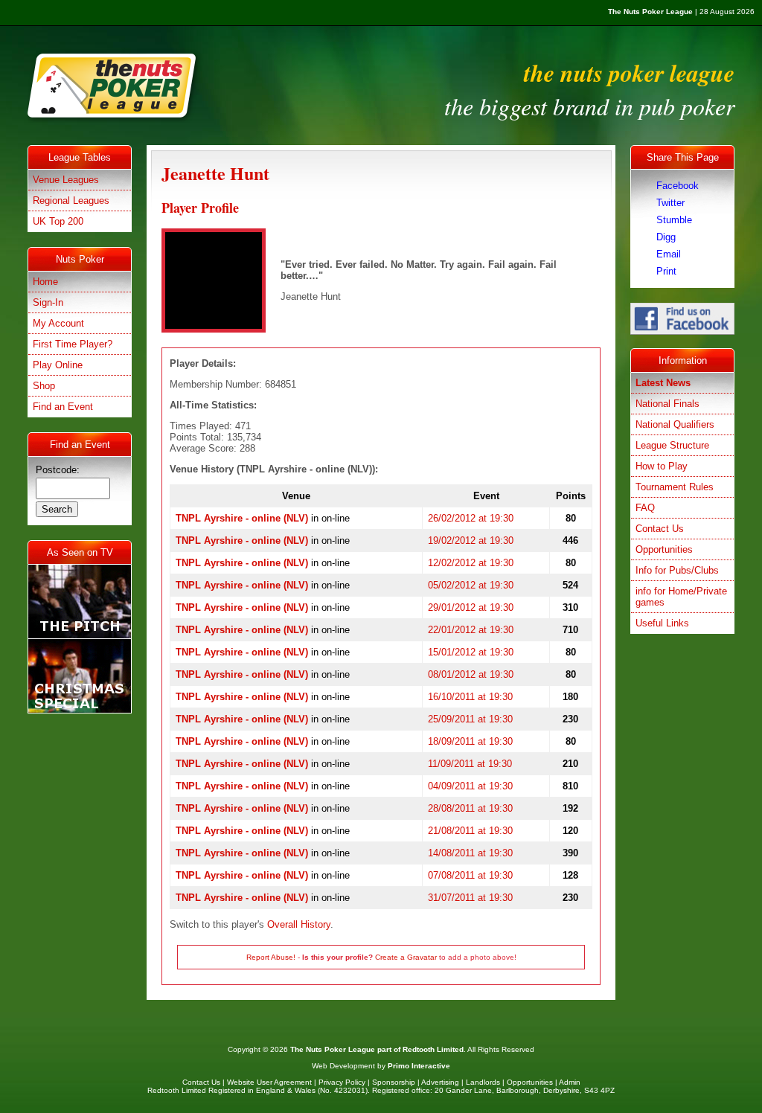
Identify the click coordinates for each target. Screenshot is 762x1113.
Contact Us (659, 528)
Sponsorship (393, 1082)
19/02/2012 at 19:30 (470, 540)
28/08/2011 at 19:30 (470, 808)
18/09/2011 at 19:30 (470, 741)
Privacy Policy (341, 1082)
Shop (44, 385)
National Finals (667, 403)
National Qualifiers (674, 424)
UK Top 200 (58, 221)
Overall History (298, 924)
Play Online (58, 365)
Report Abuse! (270, 957)
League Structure (672, 445)
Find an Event (63, 406)
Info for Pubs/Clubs (677, 570)
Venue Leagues (66, 179)
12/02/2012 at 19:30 (470, 562)
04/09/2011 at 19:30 (470, 786)
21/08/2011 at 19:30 (470, 830)
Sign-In (48, 302)
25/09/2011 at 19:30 (470, 719)
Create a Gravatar (406, 957)
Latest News (663, 382)
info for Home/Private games (681, 597)
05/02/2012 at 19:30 (470, 585)
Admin (569, 1082)
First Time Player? (72, 344)
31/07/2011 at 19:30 (470, 897)
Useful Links (662, 623)
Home (45, 281)
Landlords (483, 1082)
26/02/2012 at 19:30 (470, 518)
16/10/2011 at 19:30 (470, 696)
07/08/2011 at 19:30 (470, 875)
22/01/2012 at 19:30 (470, 629)
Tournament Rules (674, 487)
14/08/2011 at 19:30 (470, 853)
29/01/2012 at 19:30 (470, 607)
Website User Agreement (269, 1082)
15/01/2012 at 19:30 (470, 652)
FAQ (645, 507)
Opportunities (664, 549)
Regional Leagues (71, 200)
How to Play (661, 466)
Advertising (440, 1082)
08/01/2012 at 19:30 (470, 674)
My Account (58, 323)
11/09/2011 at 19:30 (470, 763)
